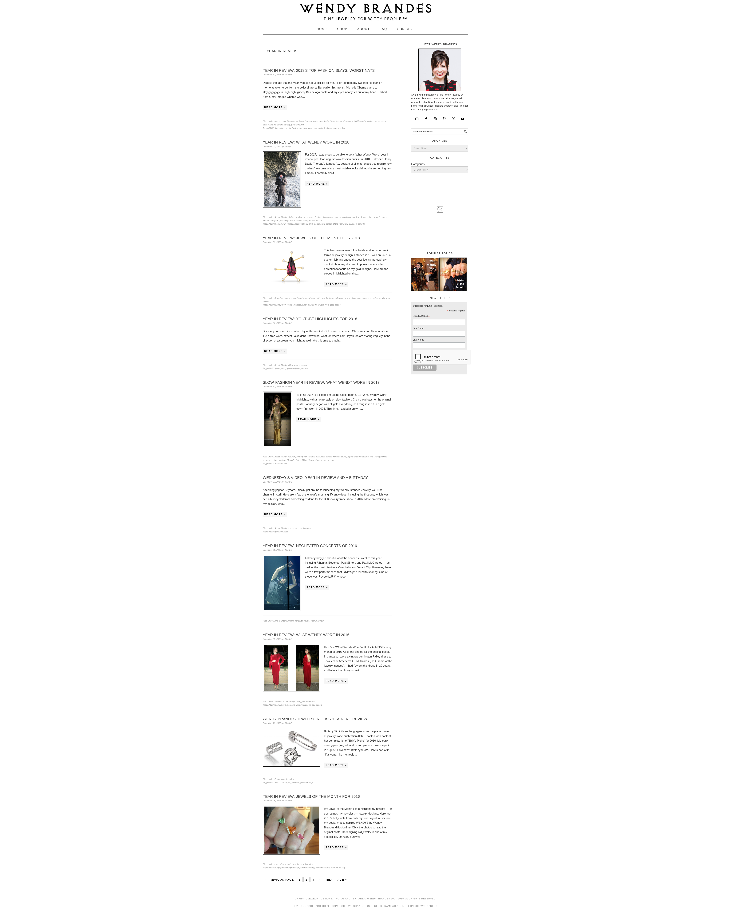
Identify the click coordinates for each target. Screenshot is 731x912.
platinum (295, 782)
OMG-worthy (360, 121)
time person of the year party (335, 224)
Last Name (418, 339)
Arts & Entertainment (284, 621)
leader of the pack (344, 121)
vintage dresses (303, 705)
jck (289, 782)
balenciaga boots (283, 128)
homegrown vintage (314, 121)
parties (356, 217)
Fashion (290, 121)
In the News (329, 121)
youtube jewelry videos (297, 368)
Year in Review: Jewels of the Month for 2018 (311, 238)
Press (277, 779)
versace (353, 224)
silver (375, 298)
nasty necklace (322, 868)
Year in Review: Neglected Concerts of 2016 (310, 546)
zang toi (361, 224)
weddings (284, 220)
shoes (377, 121)
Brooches (279, 298)
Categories (418, 164)
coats (283, 121)
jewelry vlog (280, 368)
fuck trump (297, 128)
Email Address (421, 316)
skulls (382, 298)
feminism (300, 121)
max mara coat (310, 128)
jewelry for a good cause (329, 305)
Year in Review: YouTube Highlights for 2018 (310, 319)
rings (370, 298)
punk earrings (306, 782)
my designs (350, 298)
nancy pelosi (339, 128)
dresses (310, 217)
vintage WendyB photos (290, 460)
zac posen (317, 705)
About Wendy (281, 217)
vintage (384, 217)
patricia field (280, 705)
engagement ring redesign (287, 868)
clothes (291, 217)
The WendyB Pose (378, 457)
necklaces (362, 298)
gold (300, 298)
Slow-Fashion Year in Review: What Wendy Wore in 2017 (321, 382)
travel (376, 217)
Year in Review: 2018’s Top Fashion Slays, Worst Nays (319, 70)
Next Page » (336, 879)
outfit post (346, 217)
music (307, 621)
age (289, 528)
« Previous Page (279, 879)
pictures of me (366, 217)
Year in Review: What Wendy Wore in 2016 (306, 635)
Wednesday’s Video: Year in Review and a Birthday (315, 478)
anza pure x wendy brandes (288, 305)
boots (277, 121)
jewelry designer (336, 298)
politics (370, 121)
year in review (297, 125)
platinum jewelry (338, 868)
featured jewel (291, 298)
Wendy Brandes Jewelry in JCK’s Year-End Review (315, 719)
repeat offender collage (358, 457)
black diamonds (309, 305)
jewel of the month (311, 298)
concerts (299, 621)
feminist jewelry (307, 868)
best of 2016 (281, 782)
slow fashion (314, 224)
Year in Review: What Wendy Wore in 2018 (306, 142)
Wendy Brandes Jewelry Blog (365, 10)
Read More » (275, 107)
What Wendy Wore (298, 220)
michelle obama (325, 128)
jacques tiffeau (301, 224)
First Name (418, 328)
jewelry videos (281, 532)
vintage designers (271, 220)
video (290, 365)
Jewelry (324, 298)
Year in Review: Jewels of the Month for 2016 (311, 796)
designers (300, 217)
